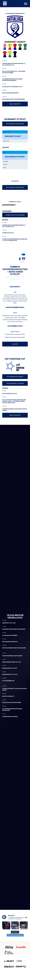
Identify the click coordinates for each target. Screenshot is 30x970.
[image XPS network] (22, 961)
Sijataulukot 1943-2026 (9, 623)
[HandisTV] (15, 258)
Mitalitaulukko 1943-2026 (9, 668)
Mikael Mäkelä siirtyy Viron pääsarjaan (13, 99)
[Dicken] (15, 47)
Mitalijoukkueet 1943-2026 (9, 674)
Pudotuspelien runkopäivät (10, 93)
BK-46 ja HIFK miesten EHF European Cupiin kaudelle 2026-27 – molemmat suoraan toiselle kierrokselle (14, 401)
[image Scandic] (22, 947)
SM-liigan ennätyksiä (8, 680)
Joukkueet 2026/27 (15, 41)
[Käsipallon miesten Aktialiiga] (5, 3)
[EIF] (20, 47)
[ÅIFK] (15, 54)
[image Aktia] (10, 947)
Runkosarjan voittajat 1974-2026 (11, 662)
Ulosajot (5, 164)
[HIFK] (4, 54)
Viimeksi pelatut (7, 131)
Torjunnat (5, 161)
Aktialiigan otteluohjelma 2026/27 (12, 86)
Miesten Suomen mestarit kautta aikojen (14, 648)
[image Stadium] (10, 967)
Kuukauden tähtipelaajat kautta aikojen (13, 629)
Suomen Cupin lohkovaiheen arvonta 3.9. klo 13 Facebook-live (14, 64)
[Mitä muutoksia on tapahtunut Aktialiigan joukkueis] (24, 925)
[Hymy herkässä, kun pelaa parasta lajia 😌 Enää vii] (6, 925)
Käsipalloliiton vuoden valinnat (11, 702)
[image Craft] (22, 967)
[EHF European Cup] (15, 366)
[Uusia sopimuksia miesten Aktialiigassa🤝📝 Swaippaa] (15, 925)
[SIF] (9, 54)
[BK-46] (4, 47)
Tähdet (4, 167)
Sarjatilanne (6, 141)
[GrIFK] (25, 47)
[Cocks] (9, 47)
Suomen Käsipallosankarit (10, 716)
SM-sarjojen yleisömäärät (9, 635)
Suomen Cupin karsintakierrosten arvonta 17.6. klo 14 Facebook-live (14, 239)
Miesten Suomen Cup (8, 696)
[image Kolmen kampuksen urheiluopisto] (10, 953)
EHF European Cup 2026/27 (9, 393)
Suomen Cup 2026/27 (8, 233)
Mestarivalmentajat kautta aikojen (12, 655)
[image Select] (10, 961)
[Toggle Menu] (25, 4)
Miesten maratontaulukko (10, 641)
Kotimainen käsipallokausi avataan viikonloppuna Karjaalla (12, 79)
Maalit (4, 152)
